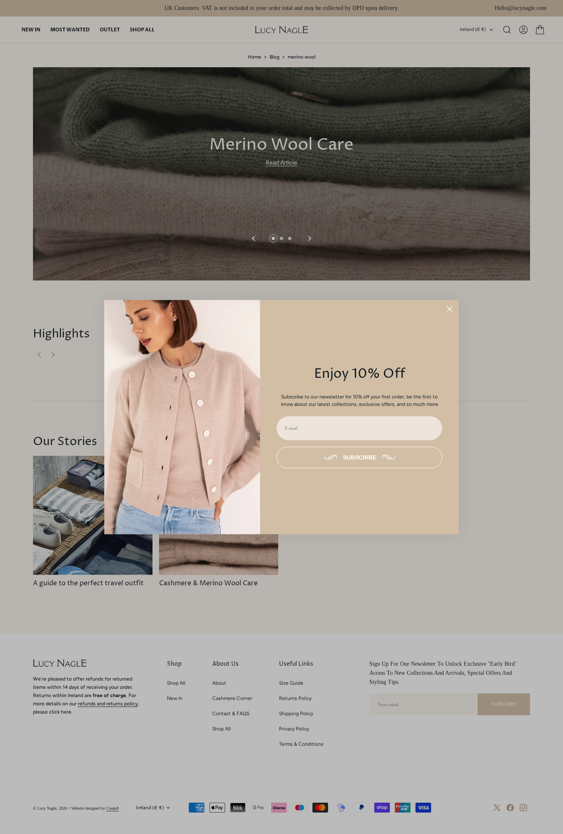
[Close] (450, 309)
